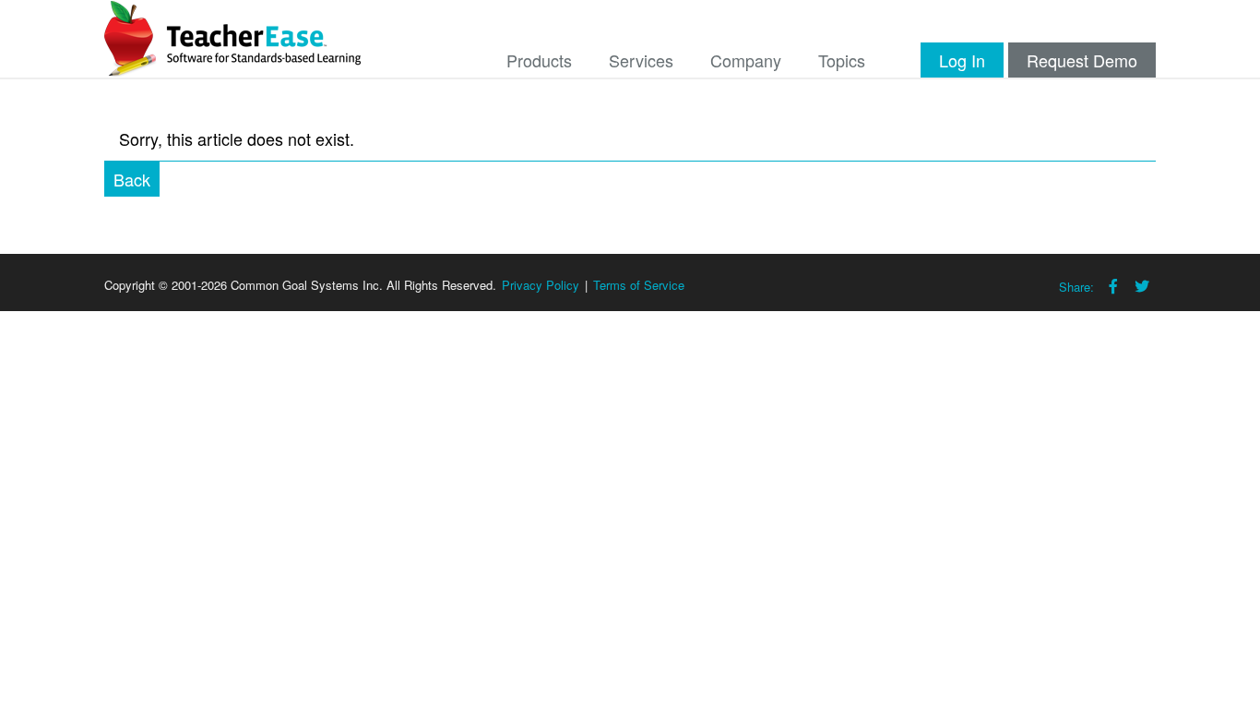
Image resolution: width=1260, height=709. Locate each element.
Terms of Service (638, 285)
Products (539, 60)
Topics (841, 60)
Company (745, 60)
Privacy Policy (540, 285)
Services (641, 60)
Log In (962, 60)
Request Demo (1082, 60)
